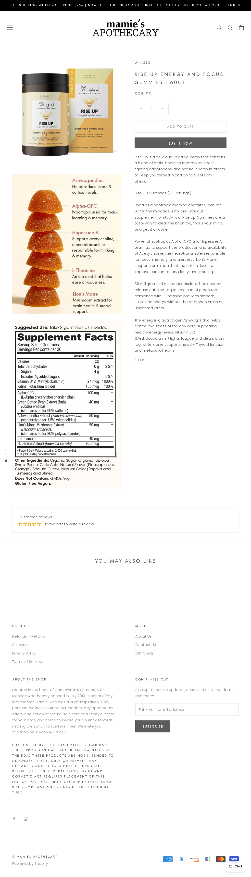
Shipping (20, 644)
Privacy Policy (24, 653)
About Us (143, 636)
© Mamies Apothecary (35, 856)
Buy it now (181, 143)
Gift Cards (144, 653)
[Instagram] (25, 818)
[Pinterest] (164, 359)
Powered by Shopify (30, 863)
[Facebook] (151, 359)
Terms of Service (27, 661)
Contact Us (145, 644)
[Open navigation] (10, 27)
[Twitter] (157, 359)
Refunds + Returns (28, 636)
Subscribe (152, 726)
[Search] (230, 27)
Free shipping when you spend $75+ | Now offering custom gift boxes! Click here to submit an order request (125, 5)
